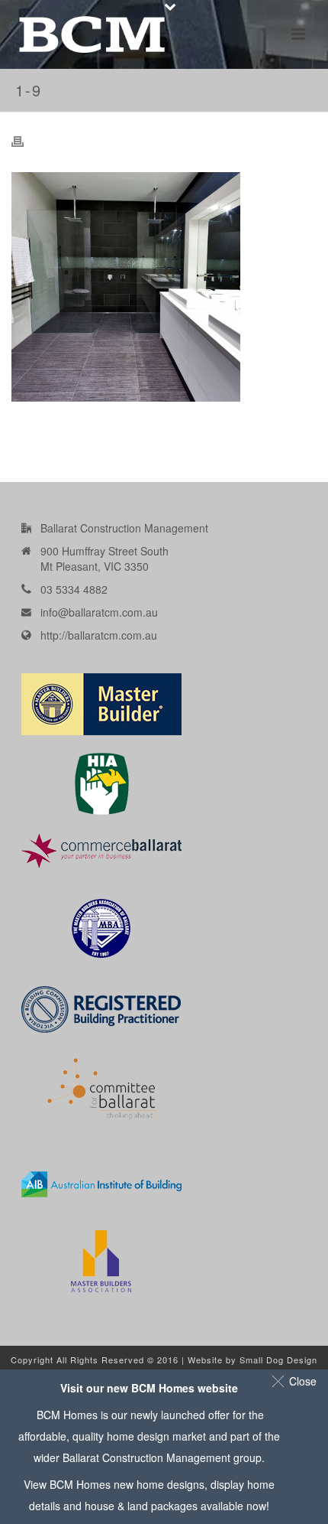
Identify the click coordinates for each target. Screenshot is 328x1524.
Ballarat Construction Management (146, 1457)
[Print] (25, 140)
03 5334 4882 (74, 589)
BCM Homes (80, 1484)
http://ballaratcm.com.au (98, 635)
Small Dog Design (278, 1359)
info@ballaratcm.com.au (99, 612)
